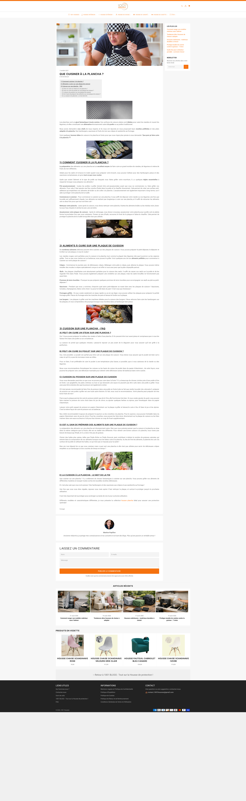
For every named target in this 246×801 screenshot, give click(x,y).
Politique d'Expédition (108, 692)
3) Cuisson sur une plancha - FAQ (71, 86)
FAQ (57, 702)
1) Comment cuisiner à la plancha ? (72, 81)
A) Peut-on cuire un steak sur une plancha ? (74, 88)
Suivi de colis (60, 695)
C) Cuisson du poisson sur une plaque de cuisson (76, 92)
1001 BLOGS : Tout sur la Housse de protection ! (72, 699)
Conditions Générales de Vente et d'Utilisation (116, 702)
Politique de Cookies (107, 695)
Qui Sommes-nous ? (62, 689)
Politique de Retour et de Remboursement (115, 699)
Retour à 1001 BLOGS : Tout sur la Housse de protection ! (124, 674)
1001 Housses (65, 710)
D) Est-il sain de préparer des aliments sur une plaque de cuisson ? (81, 94)
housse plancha (127, 500)
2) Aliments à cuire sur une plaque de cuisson (75, 84)
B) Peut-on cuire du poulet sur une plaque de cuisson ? (77, 90)
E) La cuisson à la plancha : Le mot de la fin (74, 96)
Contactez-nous (61, 692)
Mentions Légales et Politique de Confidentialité (117, 689)
